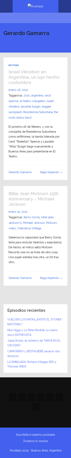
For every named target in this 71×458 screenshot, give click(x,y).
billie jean (47, 217)
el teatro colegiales (32, 101)
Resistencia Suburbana (38, 112)
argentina (37, 95)
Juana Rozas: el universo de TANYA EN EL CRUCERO (34, 343)
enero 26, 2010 (18, 90)
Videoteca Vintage (29, 228)
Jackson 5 (15, 222)
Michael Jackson (34, 222)
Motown (51, 222)
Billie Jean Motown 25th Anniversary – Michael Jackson (33, 199)
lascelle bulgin (30, 106)
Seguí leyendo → (51, 172)
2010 (27, 95)
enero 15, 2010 (18, 211)
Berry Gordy (32, 217)
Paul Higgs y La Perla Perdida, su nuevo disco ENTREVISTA (32, 332)
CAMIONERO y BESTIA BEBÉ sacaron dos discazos (33, 354)
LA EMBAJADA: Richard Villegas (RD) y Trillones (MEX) (31, 364)
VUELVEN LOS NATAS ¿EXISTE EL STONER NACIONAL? (34, 322)
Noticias (13, 65)
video (12, 228)
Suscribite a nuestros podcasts (35, 434)
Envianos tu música (35, 441)
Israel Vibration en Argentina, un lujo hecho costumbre (34, 77)
